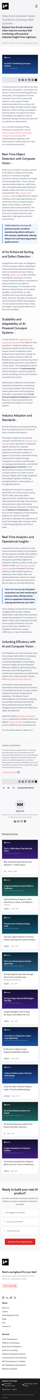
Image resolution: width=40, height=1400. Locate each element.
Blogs (4, 1319)
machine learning (16, 275)
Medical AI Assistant (9, 1369)
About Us (5, 1308)
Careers (5, 1311)
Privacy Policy (6, 1389)
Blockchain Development (12, 1346)
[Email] (29, 80)
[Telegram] (32, 80)
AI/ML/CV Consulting (10, 1350)
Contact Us (6, 1326)
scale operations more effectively (18, 679)
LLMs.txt (14, 1389)
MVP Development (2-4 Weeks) (13, 1361)
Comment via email (9, 772)
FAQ (3, 1322)
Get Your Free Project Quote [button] (20, 1241)
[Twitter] (26, 80)
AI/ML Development (9, 1339)
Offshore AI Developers (11, 1343)
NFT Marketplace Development (14, 1365)
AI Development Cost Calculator (14, 1357)
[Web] (25, 821)
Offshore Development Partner (14, 1354)
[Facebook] (19, 80)
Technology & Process (10, 1315)
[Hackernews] (36, 80)
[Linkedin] (23, 80)
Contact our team (16, 722)
